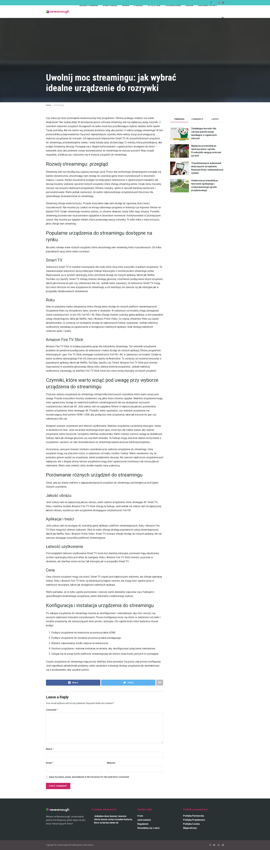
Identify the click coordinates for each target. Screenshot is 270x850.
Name (50, 748)
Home (48, 105)
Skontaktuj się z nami (148, 828)
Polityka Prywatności (194, 820)
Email (50, 762)
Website (111, 763)
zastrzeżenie (144, 820)
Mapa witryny (190, 828)
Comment (52, 709)
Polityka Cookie (191, 824)
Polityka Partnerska (193, 816)
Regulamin (142, 824)
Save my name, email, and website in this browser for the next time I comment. (89, 777)
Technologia (59, 105)
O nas (140, 816)
